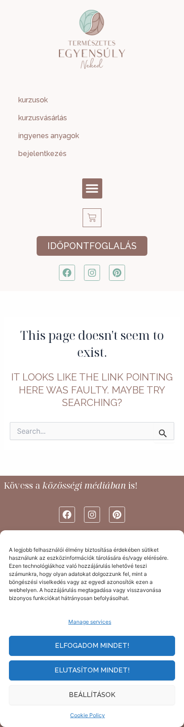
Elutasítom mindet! (92, 670)
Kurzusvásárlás (42, 118)
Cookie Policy (87, 715)
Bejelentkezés (42, 153)
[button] (92, 188)
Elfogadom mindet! (92, 646)
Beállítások (92, 695)
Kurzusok (33, 100)
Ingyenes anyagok (48, 135)
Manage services (89, 621)
